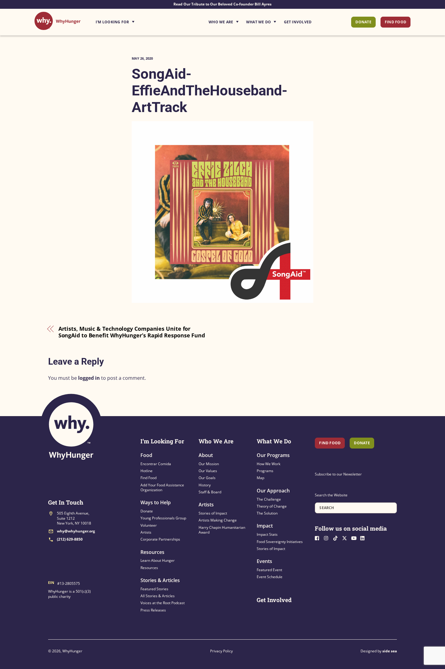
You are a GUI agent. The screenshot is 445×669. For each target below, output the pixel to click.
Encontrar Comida (155, 463)
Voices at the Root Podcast (162, 602)
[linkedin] (364, 537)
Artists (145, 532)
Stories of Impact (213, 513)
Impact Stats (267, 534)
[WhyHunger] (58, 26)
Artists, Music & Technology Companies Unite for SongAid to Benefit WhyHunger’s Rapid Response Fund (131, 332)
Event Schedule (269, 576)
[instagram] (328, 537)
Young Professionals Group (163, 518)
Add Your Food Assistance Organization (162, 487)
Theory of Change (272, 506)
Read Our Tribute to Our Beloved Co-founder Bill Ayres (222, 4)
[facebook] (319, 537)
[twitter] (346, 537)
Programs (265, 470)
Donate (363, 22)
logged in (89, 378)
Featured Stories (154, 588)
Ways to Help (155, 502)
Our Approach (273, 490)
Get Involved (298, 22)
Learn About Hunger (157, 560)
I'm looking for (132, 20)
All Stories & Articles (157, 595)
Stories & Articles (160, 580)
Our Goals (207, 477)
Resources (152, 552)
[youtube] (355, 537)
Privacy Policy (221, 651)
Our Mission (209, 463)
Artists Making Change (218, 520)
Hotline (146, 470)
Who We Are (221, 22)
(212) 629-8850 (70, 539)
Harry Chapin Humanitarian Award (222, 530)
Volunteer (148, 525)
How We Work (268, 463)
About (206, 455)
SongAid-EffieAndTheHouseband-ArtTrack (210, 90)
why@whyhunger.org (76, 531)
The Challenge (269, 499)
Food (146, 455)
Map (260, 477)
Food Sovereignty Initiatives (280, 541)
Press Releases (153, 610)
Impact (265, 525)
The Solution (267, 513)
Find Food (395, 22)
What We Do (258, 22)
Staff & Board (210, 492)
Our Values (208, 470)
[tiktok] (337, 537)
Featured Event (269, 569)
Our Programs (273, 455)
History (205, 485)
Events (264, 561)
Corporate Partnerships (160, 539)
